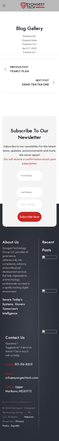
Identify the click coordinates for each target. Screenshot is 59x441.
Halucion (29, 416)
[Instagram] (13, 324)
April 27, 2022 (29, 48)
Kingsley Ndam (29, 40)
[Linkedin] (5, 330)
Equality (15, 425)
